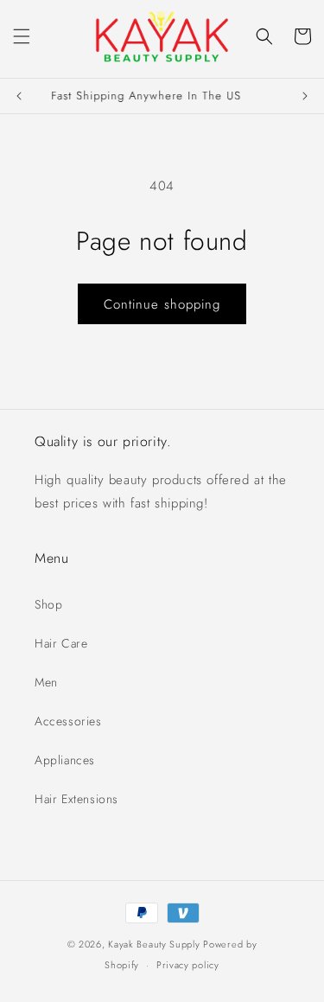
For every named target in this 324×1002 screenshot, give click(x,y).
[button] (22, 36)
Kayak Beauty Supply (154, 944)
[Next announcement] (305, 96)
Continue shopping (162, 304)
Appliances (65, 760)
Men (46, 682)
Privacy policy (187, 965)
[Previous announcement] (19, 96)
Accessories (68, 721)
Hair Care (61, 643)
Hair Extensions (76, 798)
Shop (48, 604)
